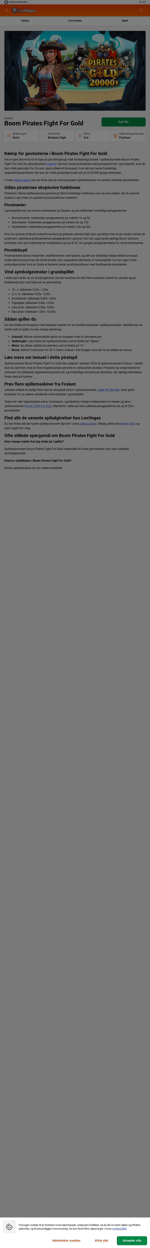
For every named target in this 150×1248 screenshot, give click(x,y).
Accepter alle (132, 1240)
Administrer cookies (66, 1240)
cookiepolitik (119, 1228)
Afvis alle (101, 1240)
